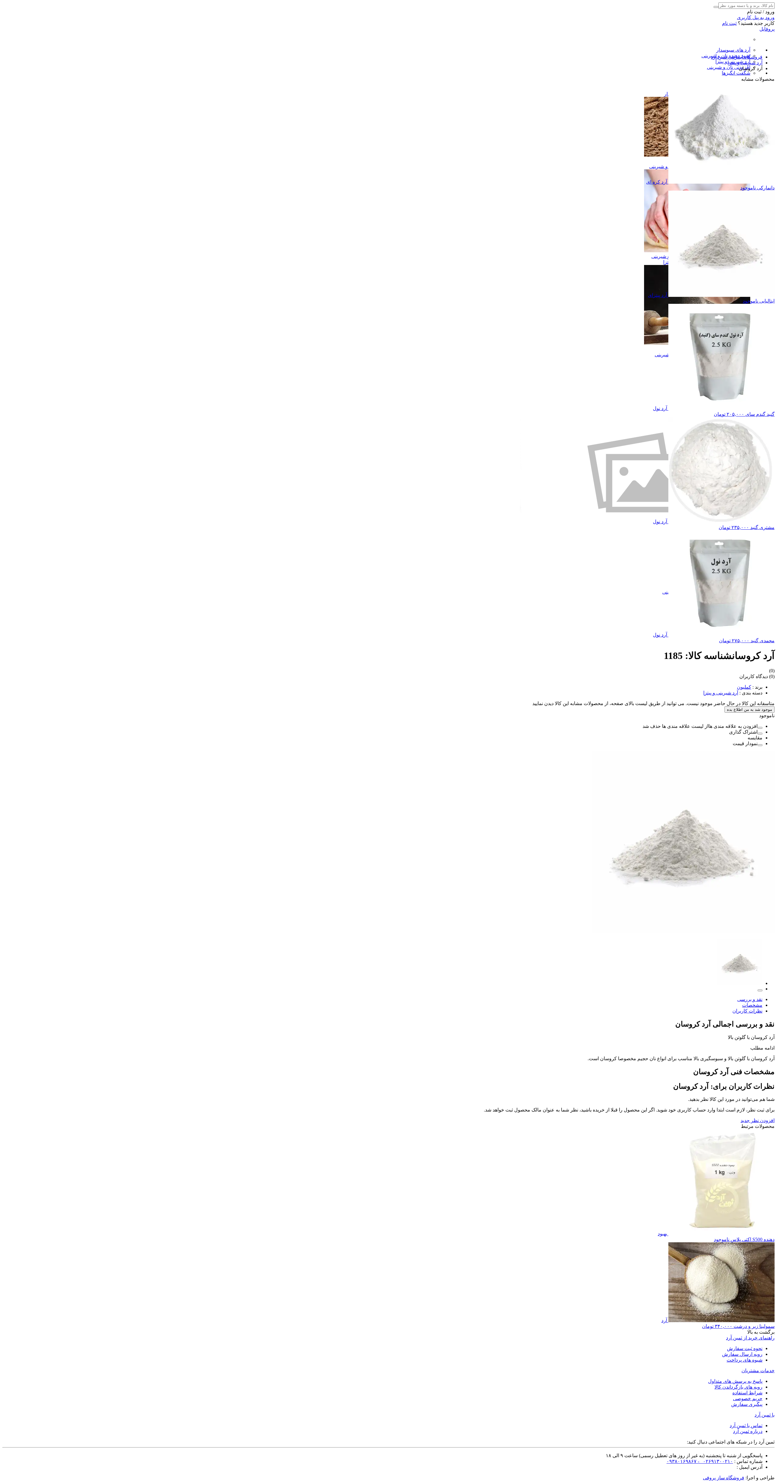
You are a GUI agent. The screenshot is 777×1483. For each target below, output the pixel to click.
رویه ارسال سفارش (742, 1354)
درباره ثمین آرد (747, 1431)
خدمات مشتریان (758, 1370)
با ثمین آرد (765, 1414)
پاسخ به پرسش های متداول (735, 1381)
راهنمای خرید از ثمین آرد (750, 1337)
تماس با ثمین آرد (746, 1425)
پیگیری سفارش (746, 1404)
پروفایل (767, 29)
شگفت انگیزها (736, 73)
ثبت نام (729, 23)
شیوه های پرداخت (744, 1360)
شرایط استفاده (747, 1392)
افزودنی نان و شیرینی (728, 67)
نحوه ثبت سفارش (744, 1348)
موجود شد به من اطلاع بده (749, 709)
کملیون (744, 687)
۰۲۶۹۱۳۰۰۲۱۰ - (715, 1461)
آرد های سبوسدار (733, 50)
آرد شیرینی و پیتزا (720, 692)
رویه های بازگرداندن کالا (738, 1387)
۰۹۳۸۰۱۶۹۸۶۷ (682, 1461)
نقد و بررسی (749, 999)
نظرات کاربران (747, 1010)
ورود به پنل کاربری (756, 17)
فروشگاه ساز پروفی (723, 1477)
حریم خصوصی (747, 1398)
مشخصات (752, 1005)
